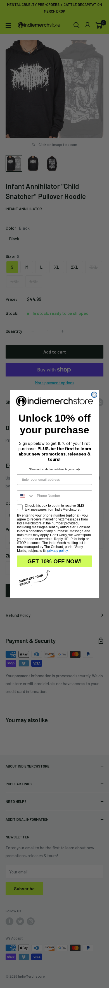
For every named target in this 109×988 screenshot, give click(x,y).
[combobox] (25, 496)
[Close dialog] (94, 394)
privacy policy (57, 551)
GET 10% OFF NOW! (54, 561)
